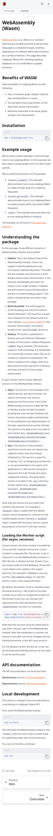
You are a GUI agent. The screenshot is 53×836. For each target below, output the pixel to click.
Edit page (10, 771)
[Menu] (48, 4)
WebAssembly (9, 39)
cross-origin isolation (32, 321)
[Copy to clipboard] (47, 138)
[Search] (42, 4)
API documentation (36, 677)
